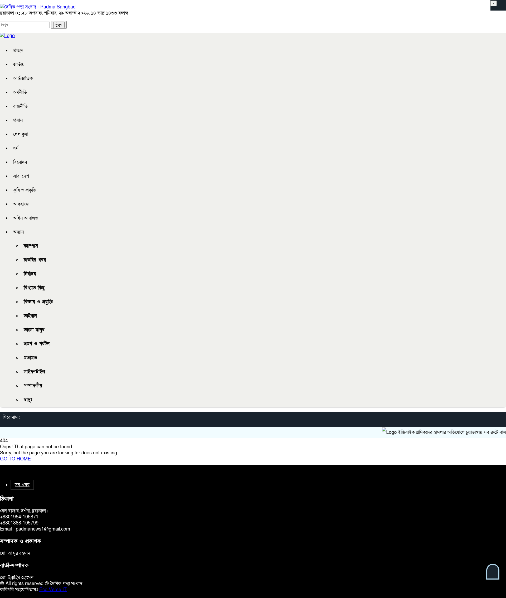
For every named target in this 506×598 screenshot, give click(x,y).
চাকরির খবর (35, 260)
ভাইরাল (30, 316)
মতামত (30, 358)
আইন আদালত (25, 218)
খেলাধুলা (20, 134)
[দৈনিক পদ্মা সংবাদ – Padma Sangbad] (38, 7)
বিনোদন (20, 162)
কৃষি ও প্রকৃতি (24, 190)
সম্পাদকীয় (33, 386)
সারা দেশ (21, 176)
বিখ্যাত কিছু (34, 288)
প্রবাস (18, 120)
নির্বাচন (30, 274)
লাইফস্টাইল (34, 372)
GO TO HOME (15, 459)
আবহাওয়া (22, 204)
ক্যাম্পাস (31, 246)
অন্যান (18, 232)
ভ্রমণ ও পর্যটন (37, 344)
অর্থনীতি (20, 92)
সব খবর (22, 485)
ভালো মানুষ (34, 330)
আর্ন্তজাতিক (23, 78)
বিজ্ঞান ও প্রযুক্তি (38, 302)
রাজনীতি (20, 106)
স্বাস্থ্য (28, 400)
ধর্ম (15, 148)
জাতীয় (19, 64)
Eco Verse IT (53, 590)
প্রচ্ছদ (18, 50)
